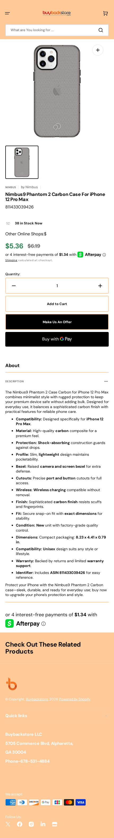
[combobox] (57, 30)
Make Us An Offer (57, 322)
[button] (7, 13)
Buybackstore (37, 699)
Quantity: (12, 274)
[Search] (102, 30)
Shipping (11, 260)
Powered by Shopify (74, 699)
